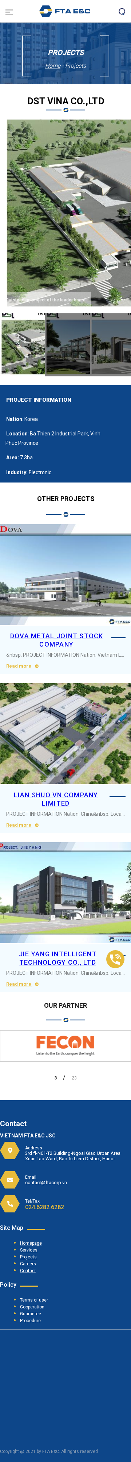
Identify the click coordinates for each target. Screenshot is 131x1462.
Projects (28, 1257)
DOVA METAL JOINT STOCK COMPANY (56, 640)
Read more (19, 666)
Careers (28, 1263)
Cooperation (32, 1306)
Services (28, 1250)
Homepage (31, 1243)
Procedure (30, 1320)
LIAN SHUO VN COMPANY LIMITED (56, 799)
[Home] (64, 15)
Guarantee (30, 1313)
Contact (28, 1270)
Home (52, 65)
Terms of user (34, 1300)
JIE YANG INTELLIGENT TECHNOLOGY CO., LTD (58, 958)
